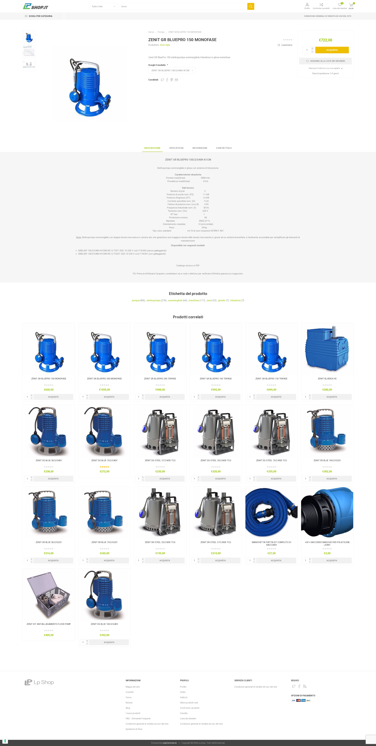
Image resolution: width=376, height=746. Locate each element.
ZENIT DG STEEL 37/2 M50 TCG (160, 460)
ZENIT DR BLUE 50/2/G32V (49, 542)
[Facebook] (299, 686)
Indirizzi (183, 697)
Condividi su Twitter (162, 79)
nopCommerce (170, 743)
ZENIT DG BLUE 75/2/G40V (104, 460)
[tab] (152, 148)
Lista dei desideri (188, 718)
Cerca (250, 6)
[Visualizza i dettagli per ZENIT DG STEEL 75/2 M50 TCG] (271, 431)
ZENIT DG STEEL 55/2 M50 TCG (215, 460)
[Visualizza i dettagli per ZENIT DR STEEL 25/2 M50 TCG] (160, 513)
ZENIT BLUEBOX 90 (327, 378)
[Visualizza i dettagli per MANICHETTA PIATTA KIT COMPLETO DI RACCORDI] (271, 513)
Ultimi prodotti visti (189, 702)
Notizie (129, 702)
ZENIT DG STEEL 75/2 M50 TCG (271, 460)
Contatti (130, 692)
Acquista (332, 50)
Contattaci (224, 148)
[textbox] (182, 6)
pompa (135, 300)
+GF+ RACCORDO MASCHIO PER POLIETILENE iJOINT (327, 543)
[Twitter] (293, 686)
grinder (221, 300)
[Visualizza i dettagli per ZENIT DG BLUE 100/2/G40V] (104, 595)
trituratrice (235, 300)
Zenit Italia (165, 45)
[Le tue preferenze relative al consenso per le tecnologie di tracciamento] (5, 741)
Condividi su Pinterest (171, 79)
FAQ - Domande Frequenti (138, 718)
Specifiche (176, 148)
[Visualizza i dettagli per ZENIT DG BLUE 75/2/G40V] (104, 431)
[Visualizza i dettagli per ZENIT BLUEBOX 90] (327, 349)
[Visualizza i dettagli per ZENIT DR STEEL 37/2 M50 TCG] (216, 513)
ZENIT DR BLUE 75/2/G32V (105, 542)
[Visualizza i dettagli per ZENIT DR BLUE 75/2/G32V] (104, 513)
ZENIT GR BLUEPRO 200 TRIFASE (160, 378)
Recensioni (200, 148)
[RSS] (305, 686)
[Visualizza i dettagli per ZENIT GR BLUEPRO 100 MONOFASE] (49, 349)
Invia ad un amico (176, 79)
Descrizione (152, 148)
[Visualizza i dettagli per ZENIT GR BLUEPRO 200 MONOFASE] (104, 349)
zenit (209, 300)
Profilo (307, 8)
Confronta (286, 45)
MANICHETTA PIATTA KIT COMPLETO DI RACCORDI (271, 543)
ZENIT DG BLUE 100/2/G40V (104, 624)
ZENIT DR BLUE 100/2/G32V (327, 460)
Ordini (183, 692)
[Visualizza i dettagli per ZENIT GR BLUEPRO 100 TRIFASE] (216, 349)
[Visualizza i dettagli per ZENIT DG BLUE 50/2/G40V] (49, 431)
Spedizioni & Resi (134, 729)
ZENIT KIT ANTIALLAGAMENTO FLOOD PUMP (49, 624)
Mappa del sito (133, 686)
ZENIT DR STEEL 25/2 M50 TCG (160, 542)
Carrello (184, 713)
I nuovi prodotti (133, 713)
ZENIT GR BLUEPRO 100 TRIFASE (216, 378)
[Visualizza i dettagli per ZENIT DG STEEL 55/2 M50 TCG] (216, 431)
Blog (128, 708)
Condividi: (153, 79)
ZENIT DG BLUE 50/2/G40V (49, 460)
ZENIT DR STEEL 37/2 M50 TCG (215, 542)
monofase (194, 300)
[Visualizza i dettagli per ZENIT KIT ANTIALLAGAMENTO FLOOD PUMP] (49, 595)
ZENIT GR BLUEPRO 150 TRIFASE (271, 378)
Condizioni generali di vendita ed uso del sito (327, 16)
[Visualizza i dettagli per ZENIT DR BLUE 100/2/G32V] (327, 431)
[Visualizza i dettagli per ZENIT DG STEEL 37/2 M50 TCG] (160, 431)
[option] (29, 37)
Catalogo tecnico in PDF (188, 265)
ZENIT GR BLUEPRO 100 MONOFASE (48, 378)
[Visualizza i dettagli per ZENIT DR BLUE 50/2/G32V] (49, 513)
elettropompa (153, 300)
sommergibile (175, 300)
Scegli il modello (157, 65)
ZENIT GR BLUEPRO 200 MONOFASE (104, 378)
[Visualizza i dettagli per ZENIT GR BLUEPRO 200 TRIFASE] (160, 349)
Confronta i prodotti (321, 8)
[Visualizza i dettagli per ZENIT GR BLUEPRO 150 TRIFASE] (271, 349)
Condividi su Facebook (167, 79)
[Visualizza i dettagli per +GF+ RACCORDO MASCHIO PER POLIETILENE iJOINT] (327, 513)
